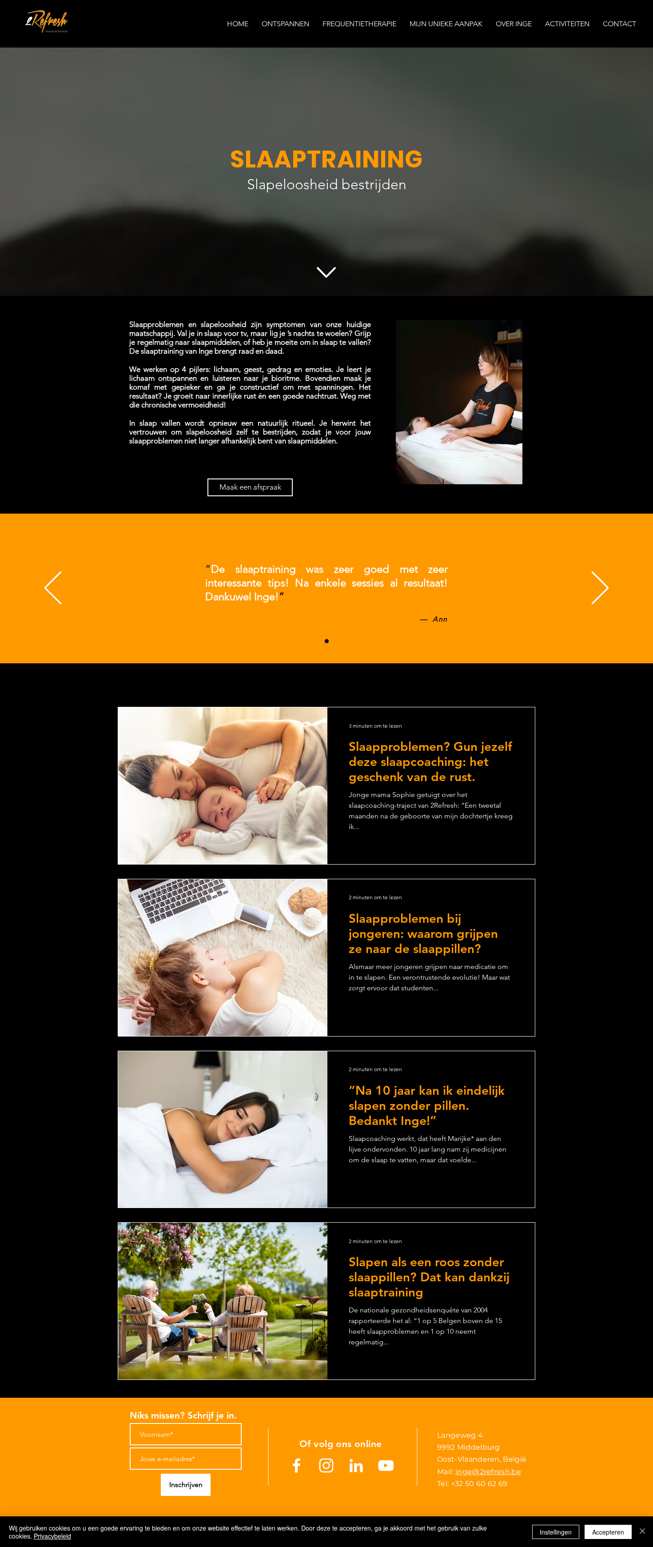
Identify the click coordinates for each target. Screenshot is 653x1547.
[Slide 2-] (327, 641)
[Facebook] (296, 1465)
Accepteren (608, 1531)
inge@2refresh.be (488, 1471)
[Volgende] (600, 588)
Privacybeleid (52, 1535)
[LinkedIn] (356, 1465)
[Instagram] (326, 1465)
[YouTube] (385, 1465)
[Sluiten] (642, 1532)
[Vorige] (52, 588)
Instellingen (556, 1531)
